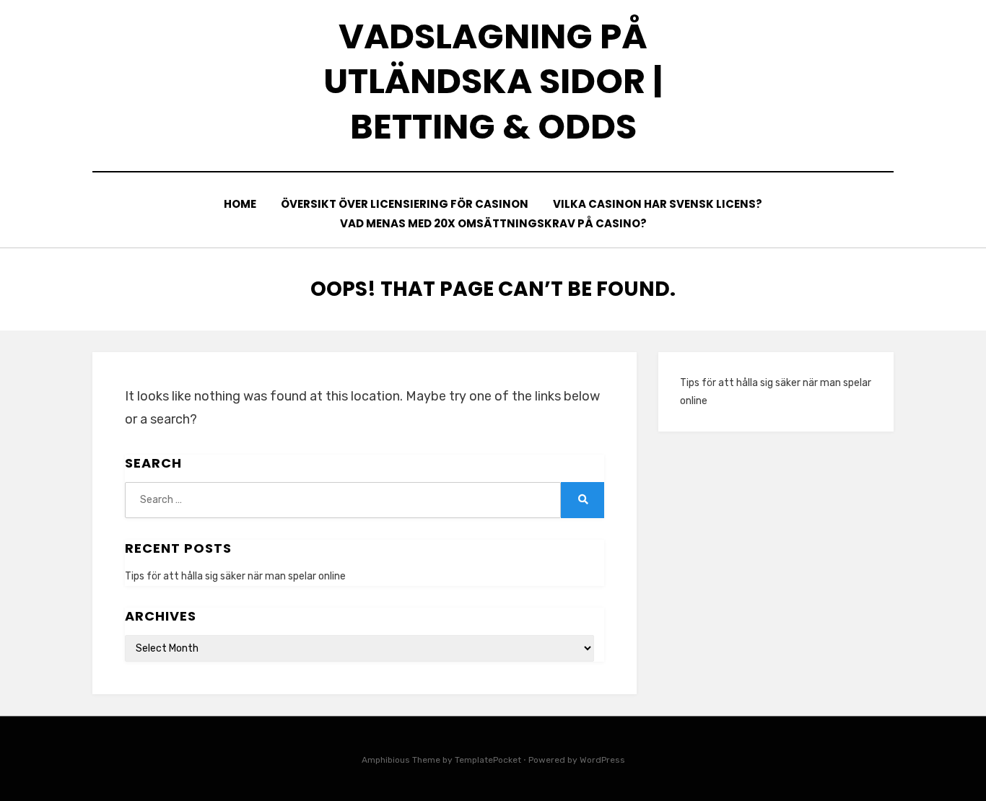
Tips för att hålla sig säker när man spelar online (235, 576)
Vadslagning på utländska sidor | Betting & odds (493, 81)
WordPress (602, 760)
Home (240, 203)
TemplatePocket (488, 760)
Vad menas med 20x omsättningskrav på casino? (493, 223)
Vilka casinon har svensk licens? (657, 203)
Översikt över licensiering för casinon (404, 203)
